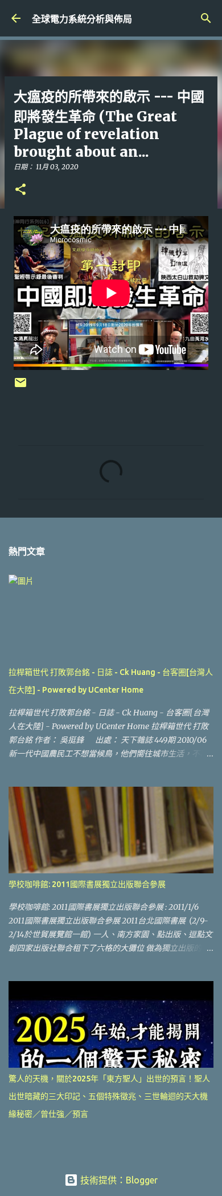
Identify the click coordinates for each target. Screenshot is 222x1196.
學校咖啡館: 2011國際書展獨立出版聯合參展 (87, 884)
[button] (20, 190)
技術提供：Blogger (118, 1180)
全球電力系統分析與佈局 (82, 19)
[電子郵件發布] (20, 386)
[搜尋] (206, 18)
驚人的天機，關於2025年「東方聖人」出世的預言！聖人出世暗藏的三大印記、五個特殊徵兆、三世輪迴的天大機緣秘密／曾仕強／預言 (109, 1096)
